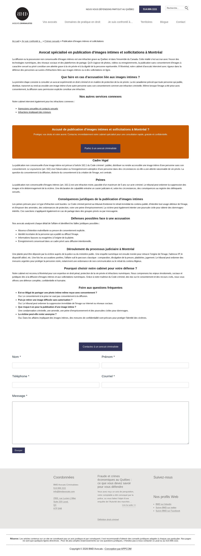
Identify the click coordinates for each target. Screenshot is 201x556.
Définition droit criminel (108, 519)
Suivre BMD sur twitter (166, 507)
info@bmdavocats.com (64, 491)
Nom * (16, 356)
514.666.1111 (150, 9)
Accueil (15, 41)
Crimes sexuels (52, 41)
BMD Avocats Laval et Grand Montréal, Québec (22, 15)
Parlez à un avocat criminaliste (101, 148)
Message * (19, 395)
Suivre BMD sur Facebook (168, 511)
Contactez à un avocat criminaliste (100, 346)
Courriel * (108, 376)
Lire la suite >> (129, 505)
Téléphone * (20, 376)
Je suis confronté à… (32, 41)
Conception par (118, 549)
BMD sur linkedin (163, 504)
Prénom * (108, 356)
